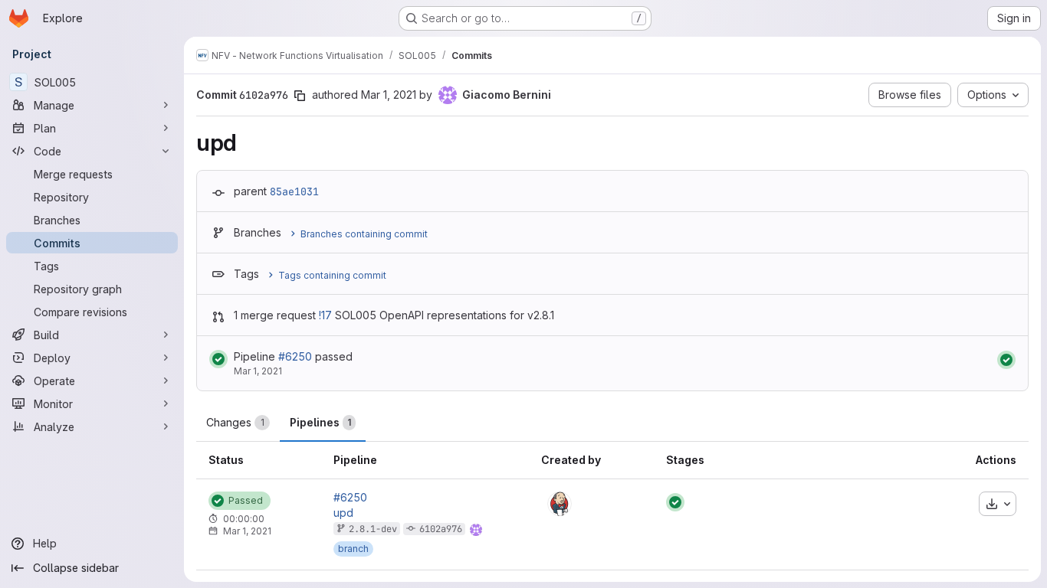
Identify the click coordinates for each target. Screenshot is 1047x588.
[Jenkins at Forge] (559, 504)
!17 (325, 315)
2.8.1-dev (373, 529)
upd (343, 513)
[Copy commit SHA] (299, 96)
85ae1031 (294, 191)
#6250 (295, 356)
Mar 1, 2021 (388, 94)
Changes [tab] (235, 422)
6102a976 (440, 529)
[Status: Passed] (218, 359)
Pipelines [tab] (320, 422)
